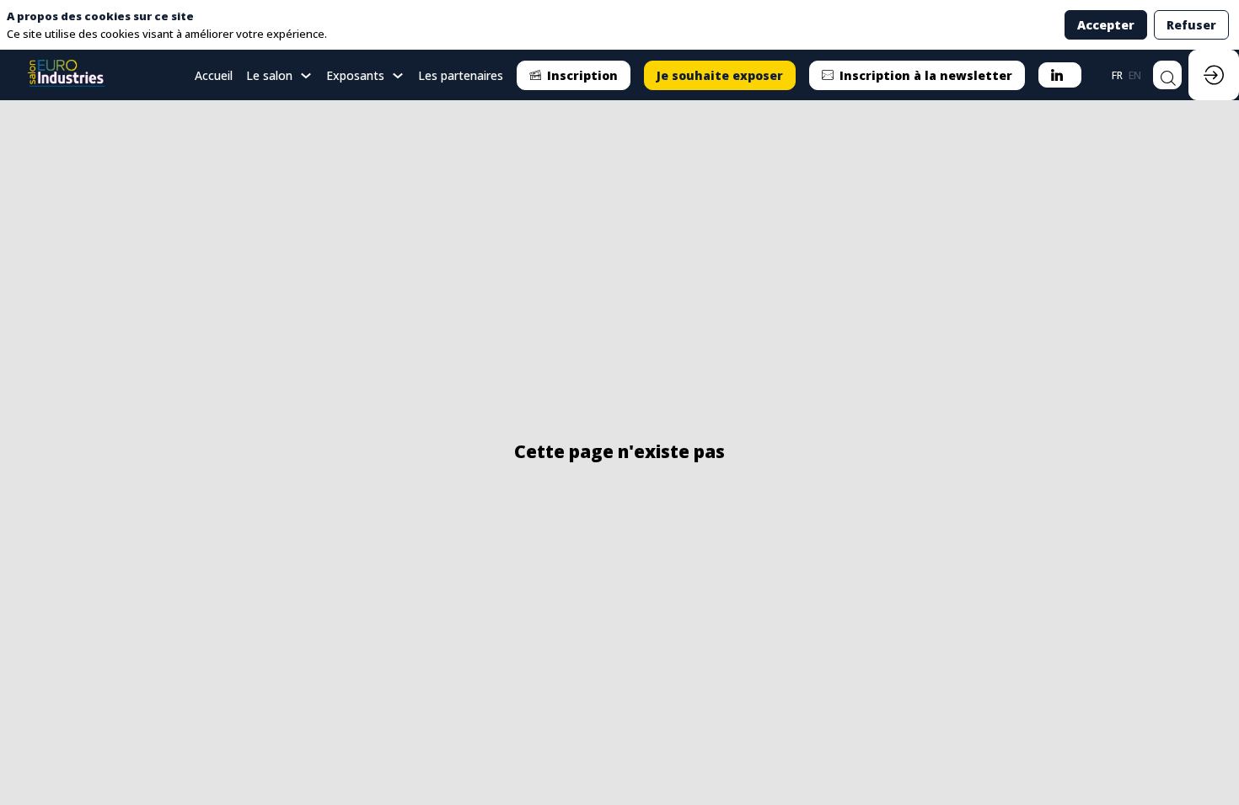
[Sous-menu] (305, 76)
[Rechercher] (1167, 75)
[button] (573, 75)
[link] (279, 75)
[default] (214, 75)
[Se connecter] (1213, 75)
